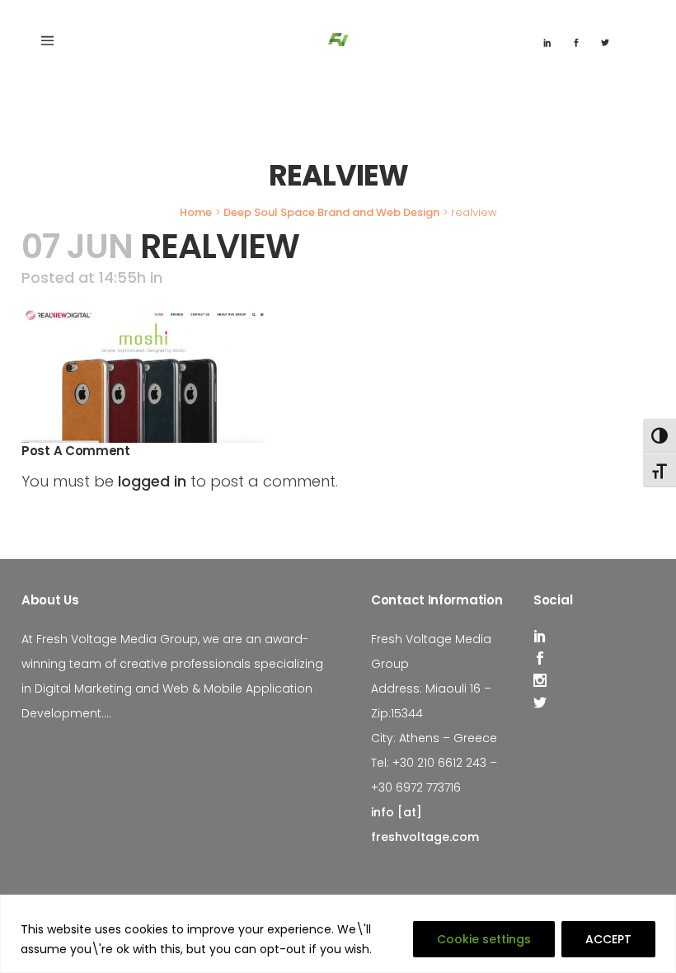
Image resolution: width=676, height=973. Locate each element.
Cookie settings (484, 939)
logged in (152, 481)
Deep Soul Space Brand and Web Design (331, 212)
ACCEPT (608, 939)
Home (196, 212)
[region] (338, 934)
